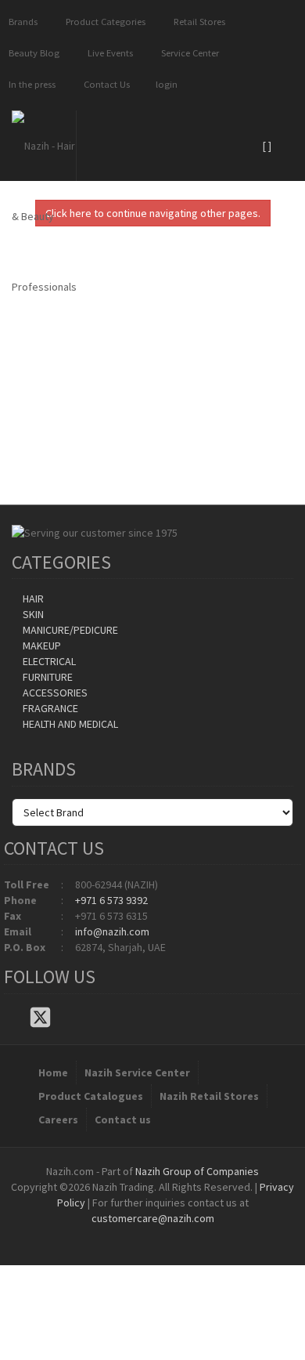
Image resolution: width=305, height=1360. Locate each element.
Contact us (123, 1119)
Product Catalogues (90, 1096)
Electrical (48, 661)
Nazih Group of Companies (197, 1171)
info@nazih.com (112, 931)
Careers (58, 1119)
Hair (32, 598)
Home (53, 1072)
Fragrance (49, 708)
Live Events (108, 53)
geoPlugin (194, 1234)
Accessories (54, 692)
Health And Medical (69, 724)
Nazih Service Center (137, 1072)
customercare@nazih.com (153, 1218)
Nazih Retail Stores (209, 1096)
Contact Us (104, 84)
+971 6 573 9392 (111, 900)
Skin (32, 614)
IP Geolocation (121, 1234)
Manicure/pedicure (69, 630)
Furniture (46, 677)
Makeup (40, 645)
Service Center (187, 53)
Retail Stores (197, 21)
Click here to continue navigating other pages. (152, 213)
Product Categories (103, 21)
